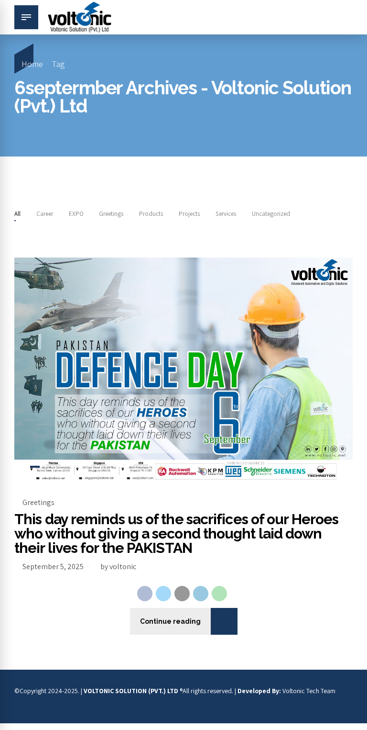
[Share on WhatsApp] (219, 593)
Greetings (38, 502)
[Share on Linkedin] (200, 593)
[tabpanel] (183, 370)
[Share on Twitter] (163, 593)
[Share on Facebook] (144, 593)
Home (32, 63)
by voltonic (118, 567)
